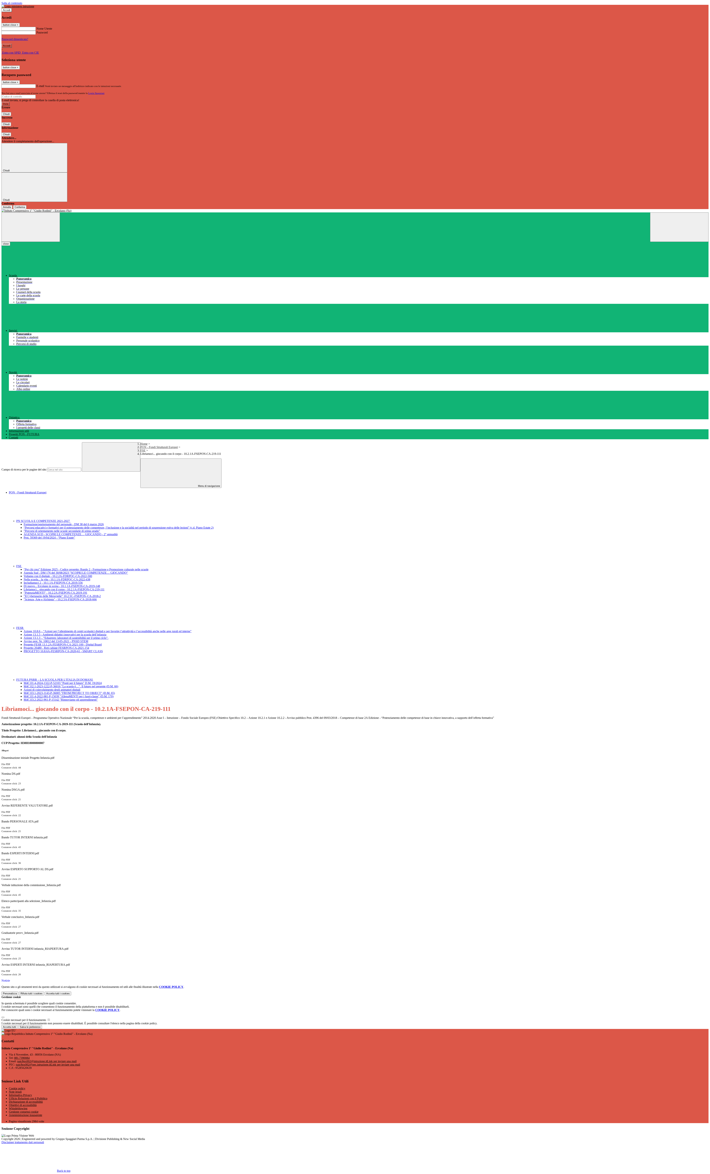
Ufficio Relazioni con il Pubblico (28, 1098)
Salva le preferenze (30, 1027)
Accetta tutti (58, 993)
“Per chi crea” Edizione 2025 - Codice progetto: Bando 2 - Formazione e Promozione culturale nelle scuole (86, 569)
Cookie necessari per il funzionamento (24, 1020)
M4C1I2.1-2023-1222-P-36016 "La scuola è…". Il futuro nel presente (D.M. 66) (71, 686)
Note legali (15, 1091)
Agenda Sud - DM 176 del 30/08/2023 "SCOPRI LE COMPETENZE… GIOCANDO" (76, 572)
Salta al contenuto (11, 3)
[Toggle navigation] (30, 227)
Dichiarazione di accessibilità (26, 1101)
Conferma (20, 207)
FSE (143, 450)
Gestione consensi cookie (23, 1111)
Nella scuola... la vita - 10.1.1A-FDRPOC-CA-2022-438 (57, 579)
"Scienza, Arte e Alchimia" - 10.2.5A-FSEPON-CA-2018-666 (60, 599)
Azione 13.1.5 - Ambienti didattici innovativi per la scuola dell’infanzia (65, 634)
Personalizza (10, 993)
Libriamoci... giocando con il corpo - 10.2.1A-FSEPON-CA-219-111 (64, 589)
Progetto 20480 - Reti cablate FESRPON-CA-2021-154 (56, 647)
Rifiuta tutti (32, 993)
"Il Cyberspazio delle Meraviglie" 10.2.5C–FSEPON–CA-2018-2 (62, 596)
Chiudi (6, 114)
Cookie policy (17, 1088)
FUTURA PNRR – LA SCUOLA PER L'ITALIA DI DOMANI (54, 679)
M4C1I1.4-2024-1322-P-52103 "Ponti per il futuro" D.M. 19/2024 (63, 683)
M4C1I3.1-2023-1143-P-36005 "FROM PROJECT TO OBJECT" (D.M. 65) (69, 693)
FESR (20, 627)
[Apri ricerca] (679, 227)
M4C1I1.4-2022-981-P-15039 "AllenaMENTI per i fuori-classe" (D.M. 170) (69, 696)
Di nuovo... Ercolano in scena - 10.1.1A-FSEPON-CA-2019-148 (62, 586)
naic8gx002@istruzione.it (47, 1061)
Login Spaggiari (96, 93)
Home (144, 443)
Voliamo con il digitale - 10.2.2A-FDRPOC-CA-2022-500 (58, 576)
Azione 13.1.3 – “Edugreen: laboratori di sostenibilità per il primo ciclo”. (66, 637)
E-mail (40, 86)
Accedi (6, 10)
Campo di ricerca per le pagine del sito (23, 469)
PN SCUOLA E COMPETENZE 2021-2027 (43, 521)
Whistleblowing (18, 1108)
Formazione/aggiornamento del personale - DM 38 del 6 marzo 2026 (64, 524)
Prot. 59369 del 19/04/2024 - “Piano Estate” (49, 537)
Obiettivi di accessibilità (23, 1105)
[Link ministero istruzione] (17, 6)
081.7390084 (22, 1057)
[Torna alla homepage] (355, 210)
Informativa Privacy (20, 1095)
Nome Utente (44, 28)
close (6, 243)
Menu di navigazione (208, 486)
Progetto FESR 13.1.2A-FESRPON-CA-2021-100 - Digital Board (63, 644)
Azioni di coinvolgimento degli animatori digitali (52, 689)
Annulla (7, 207)
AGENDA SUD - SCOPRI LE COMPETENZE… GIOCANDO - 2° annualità (71, 534)
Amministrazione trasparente (25, 1115)
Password (42, 32)
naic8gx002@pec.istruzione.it (48, 1064)
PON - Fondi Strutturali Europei (159, 447)
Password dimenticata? (14, 39)
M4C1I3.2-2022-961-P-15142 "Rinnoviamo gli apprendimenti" (61, 699)
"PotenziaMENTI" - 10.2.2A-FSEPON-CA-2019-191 (55, 592)
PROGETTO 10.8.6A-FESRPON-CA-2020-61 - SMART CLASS (63, 651)
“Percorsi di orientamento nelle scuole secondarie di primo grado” (62, 531)
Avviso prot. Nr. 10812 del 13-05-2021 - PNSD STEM (56, 641)
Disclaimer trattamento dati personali (22, 1142)
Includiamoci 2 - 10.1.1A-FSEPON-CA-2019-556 (53, 582)
